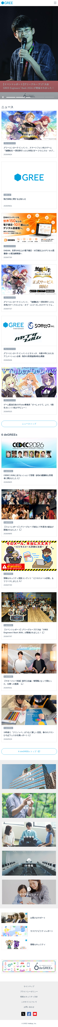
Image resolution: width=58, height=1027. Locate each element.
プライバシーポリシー (29, 992)
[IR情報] (29, 873)
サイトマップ (29, 986)
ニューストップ (29, 424)
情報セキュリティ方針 (29, 997)
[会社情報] (29, 787)
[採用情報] (29, 845)
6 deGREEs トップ (27, 751)
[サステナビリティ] (29, 902)
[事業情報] (29, 816)
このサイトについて (29, 1002)
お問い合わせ (29, 1007)
